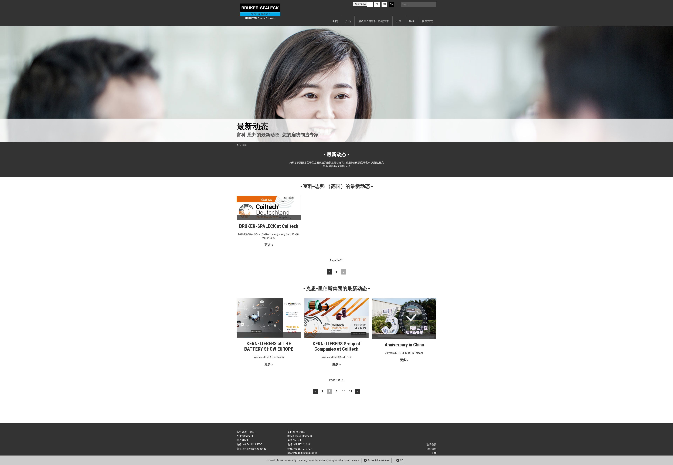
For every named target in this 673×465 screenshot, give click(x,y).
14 (350, 391)
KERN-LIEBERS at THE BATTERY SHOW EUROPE (268, 346)
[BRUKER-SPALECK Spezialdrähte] (260, 10)
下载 (433, 452)
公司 (399, 21)
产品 (348, 21)
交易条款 (431, 444)
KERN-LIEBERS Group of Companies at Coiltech (336, 346)
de (377, 4)
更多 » (268, 245)
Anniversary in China (404, 345)
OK (401, 460)
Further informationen (378, 460)
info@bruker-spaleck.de (254, 448)
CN (391, 4)
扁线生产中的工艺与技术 (373, 21)
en (384, 4)
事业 (411, 21)
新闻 (335, 21)
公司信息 (431, 448)
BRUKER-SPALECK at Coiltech (268, 226)
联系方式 (427, 21)
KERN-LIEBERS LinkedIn (370, 4)
